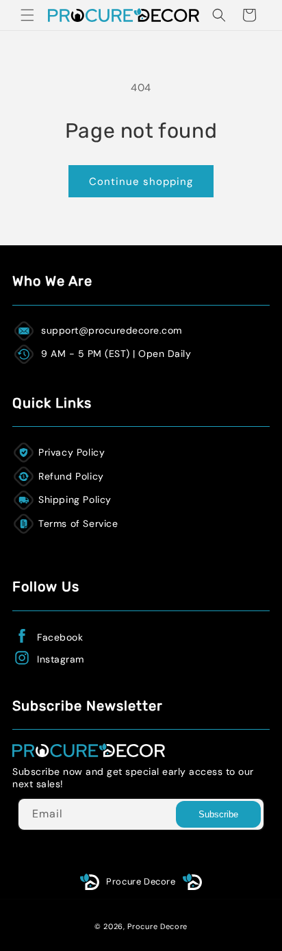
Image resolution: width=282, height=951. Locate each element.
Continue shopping (141, 181)
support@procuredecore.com (111, 330)
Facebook (60, 637)
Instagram (60, 659)
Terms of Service (78, 523)
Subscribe (218, 814)
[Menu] (27, 15)
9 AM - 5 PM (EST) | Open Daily (116, 353)
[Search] (219, 15)
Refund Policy (71, 476)
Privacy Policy (71, 452)
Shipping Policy (75, 499)
